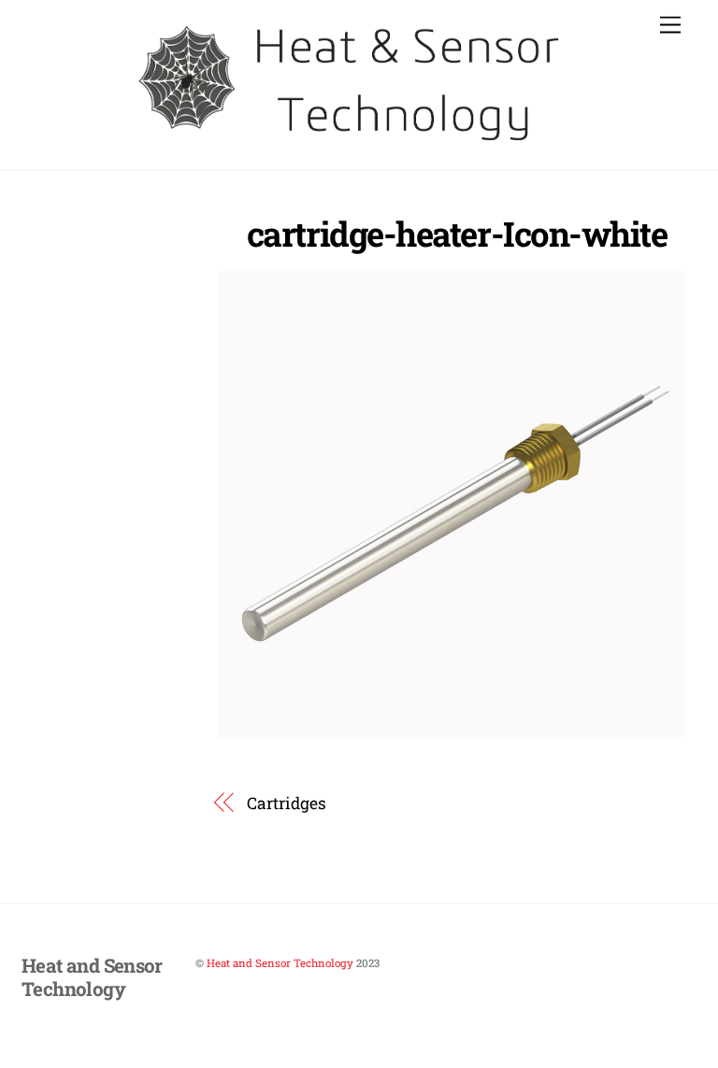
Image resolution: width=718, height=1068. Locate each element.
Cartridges (286, 803)
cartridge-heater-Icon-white (457, 233)
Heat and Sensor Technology (280, 963)
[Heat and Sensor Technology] (354, 146)
